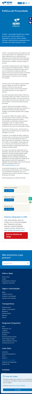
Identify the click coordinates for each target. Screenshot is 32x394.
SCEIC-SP (4, 358)
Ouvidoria (5, 352)
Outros (4, 317)
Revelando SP (6, 332)
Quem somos (6, 277)
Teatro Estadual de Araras (9, 341)
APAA (3, 326)
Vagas (3, 292)
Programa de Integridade (9, 362)
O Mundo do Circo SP (8, 343)
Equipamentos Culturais (9, 281)
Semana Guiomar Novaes (9, 337)
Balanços (4, 315)
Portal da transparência (9, 354)
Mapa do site (5, 364)
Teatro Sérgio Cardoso (8, 339)
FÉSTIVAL (4, 334)
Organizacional (6, 307)
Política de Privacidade (8, 360)
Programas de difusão (8, 283)
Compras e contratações (9, 296)
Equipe (4, 279)
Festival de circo (6, 328)
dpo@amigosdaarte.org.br (12, 165)
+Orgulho (4, 330)
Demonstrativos (6, 313)
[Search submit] (27, 263)
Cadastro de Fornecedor (9, 298)
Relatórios (5, 311)
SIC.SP (4, 356)
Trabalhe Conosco (7, 294)
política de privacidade (18, 385)
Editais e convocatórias (8, 309)
